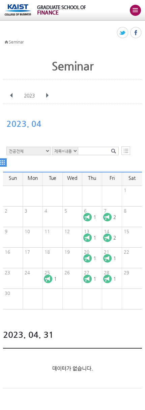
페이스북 (136, 33)
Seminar (16, 41)
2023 (29, 95)
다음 (47, 95)
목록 (125, 150)
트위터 (123, 33)
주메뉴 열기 (135, 10)
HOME (6, 42)
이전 (11, 95)
